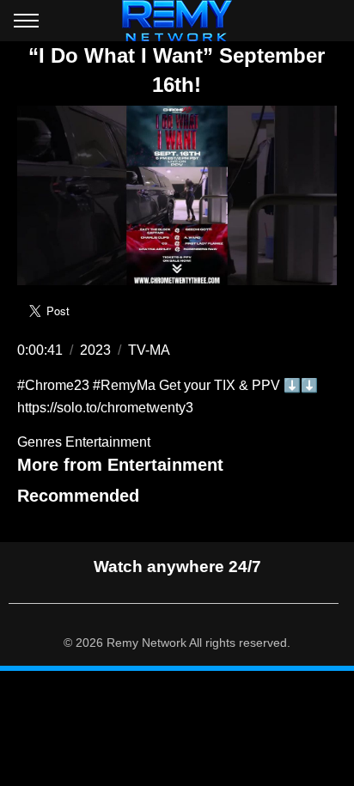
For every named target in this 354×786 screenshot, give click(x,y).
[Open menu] (26, 24)
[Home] (177, 20)
